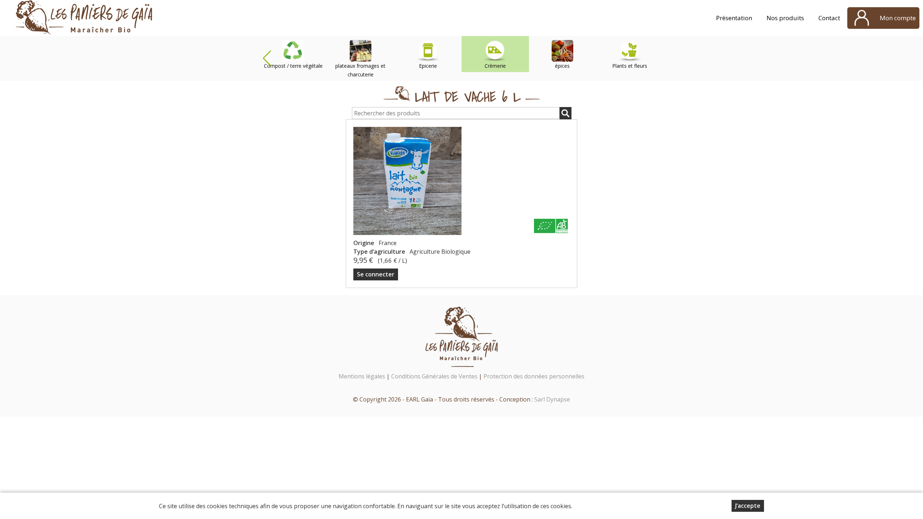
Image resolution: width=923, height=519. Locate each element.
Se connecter (375, 274)
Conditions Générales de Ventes (435, 376)
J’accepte (747, 506)
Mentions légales (362, 376)
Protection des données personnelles (533, 376)
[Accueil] (84, 18)
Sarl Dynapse (552, 399)
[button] (267, 58)
